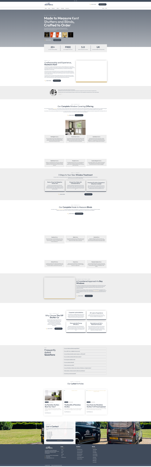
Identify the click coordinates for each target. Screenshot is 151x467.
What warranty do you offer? (69, 365)
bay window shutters (96, 290)
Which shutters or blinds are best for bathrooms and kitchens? (74, 370)
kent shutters (55, 108)
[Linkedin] (76, 0)
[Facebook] (74, 0)
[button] (85, 348)
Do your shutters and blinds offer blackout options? (72, 356)
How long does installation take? (69, 359)
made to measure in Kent (60, 209)
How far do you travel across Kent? (70, 373)
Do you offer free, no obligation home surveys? (72, 351)
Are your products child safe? (69, 362)
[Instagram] (75, 0)
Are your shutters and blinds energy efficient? (71, 348)
